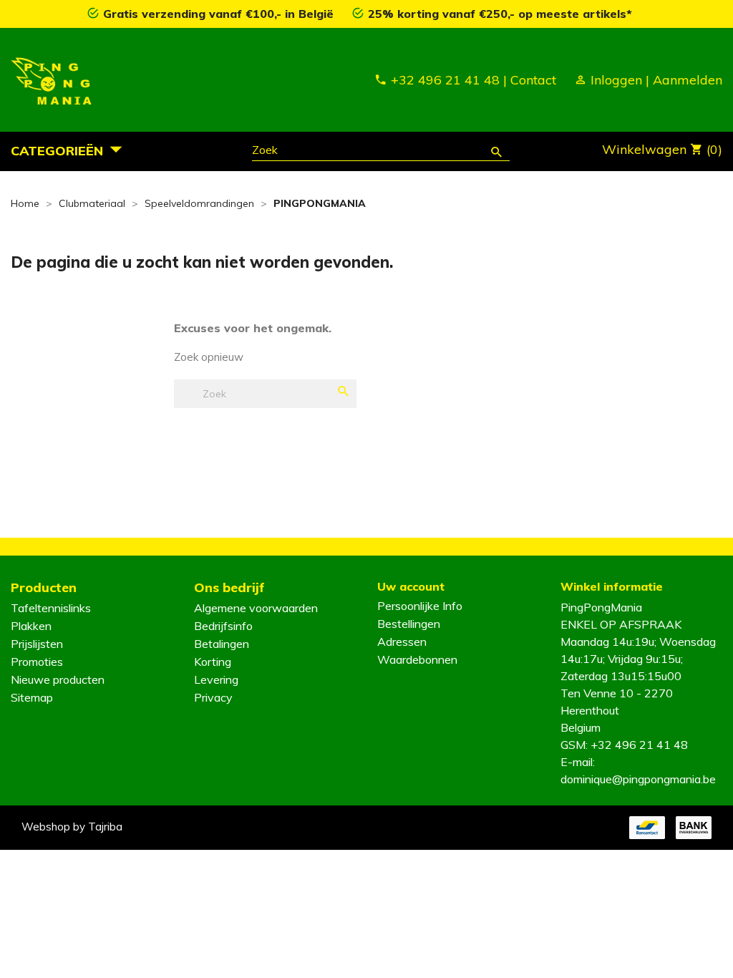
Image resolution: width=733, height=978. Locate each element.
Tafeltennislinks (51, 608)
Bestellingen (408, 623)
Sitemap (32, 697)
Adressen (402, 641)
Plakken (31, 626)
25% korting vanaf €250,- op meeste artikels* (500, 13)
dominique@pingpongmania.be (638, 779)
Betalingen (221, 643)
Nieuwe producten (58, 679)
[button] (70, 150)
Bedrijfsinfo (223, 626)
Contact (533, 80)
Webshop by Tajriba (71, 826)
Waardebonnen (417, 659)
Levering (216, 679)
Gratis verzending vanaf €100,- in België (220, 13)
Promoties (37, 661)
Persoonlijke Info (419, 606)
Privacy (213, 697)
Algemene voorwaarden (256, 608)
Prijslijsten (37, 643)
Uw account (411, 586)
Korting (212, 661)
